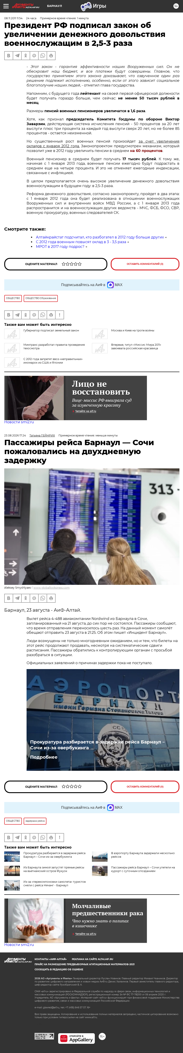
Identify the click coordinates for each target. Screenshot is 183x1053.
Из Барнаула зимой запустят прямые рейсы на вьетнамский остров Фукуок (53, 869)
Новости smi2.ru (19, 422)
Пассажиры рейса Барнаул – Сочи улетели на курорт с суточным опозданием (143, 869)
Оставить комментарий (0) (145, 786)
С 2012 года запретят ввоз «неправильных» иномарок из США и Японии (53, 360)
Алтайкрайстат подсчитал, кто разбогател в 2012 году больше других (100, 237)
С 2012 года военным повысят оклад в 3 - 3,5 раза (81, 242)
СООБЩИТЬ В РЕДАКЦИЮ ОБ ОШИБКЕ (59, 969)
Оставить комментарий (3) (145, 264)
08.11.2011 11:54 (13, 18)
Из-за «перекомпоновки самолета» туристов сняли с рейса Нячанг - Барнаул (54, 883)
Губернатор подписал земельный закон (51, 330)
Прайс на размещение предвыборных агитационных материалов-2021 (85, 964)
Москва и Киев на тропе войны (132, 330)
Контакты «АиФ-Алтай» (51, 959)
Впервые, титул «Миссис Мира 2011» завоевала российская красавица (136, 346)
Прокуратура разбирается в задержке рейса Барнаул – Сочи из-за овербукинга (97, 744)
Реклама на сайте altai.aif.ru (92, 959)
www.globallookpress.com (51, 587)
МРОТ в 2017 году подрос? (60, 246)
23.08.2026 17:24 (15, 435)
